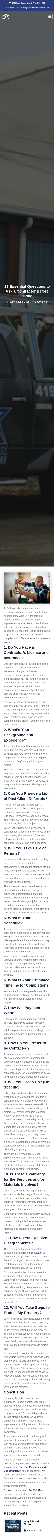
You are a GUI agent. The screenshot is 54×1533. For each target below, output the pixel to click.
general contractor (32, 1253)
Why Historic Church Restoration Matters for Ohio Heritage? (34, 1523)
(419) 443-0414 (33, 1490)
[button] (49, 16)
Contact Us (10, 1490)
